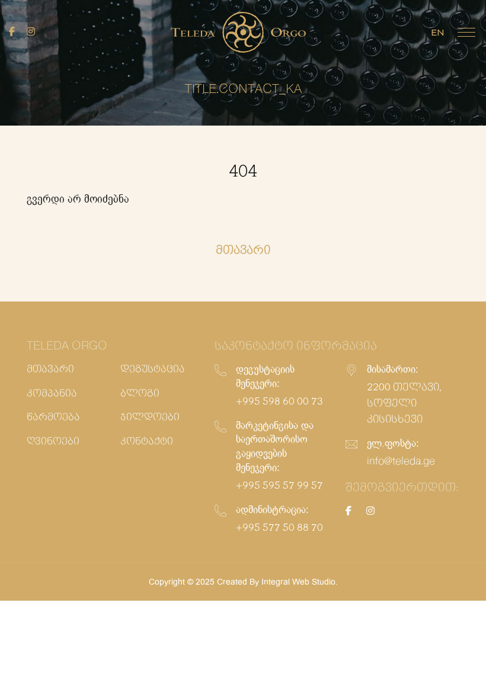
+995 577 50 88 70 (279, 528)
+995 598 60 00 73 (279, 402)
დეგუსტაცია (152, 369)
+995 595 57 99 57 (279, 486)
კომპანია (52, 393)
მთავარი (50, 369)
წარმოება (53, 417)
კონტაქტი (146, 441)
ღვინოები (53, 441)
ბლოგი (139, 393)
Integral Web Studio (298, 581)
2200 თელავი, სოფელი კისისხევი (404, 403)
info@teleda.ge (401, 461)
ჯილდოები (150, 417)
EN (438, 32)
